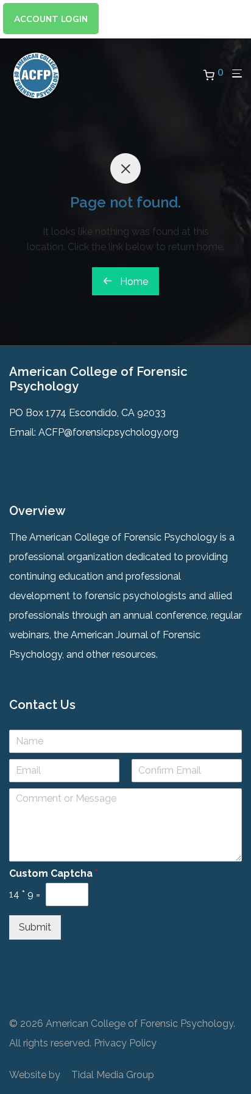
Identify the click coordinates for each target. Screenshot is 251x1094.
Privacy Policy (125, 1043)
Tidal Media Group (112, 1075)
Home (133, 281)
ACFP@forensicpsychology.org (108, 432)
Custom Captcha (53, 873)
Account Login (51, 19)
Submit (35, 927)
